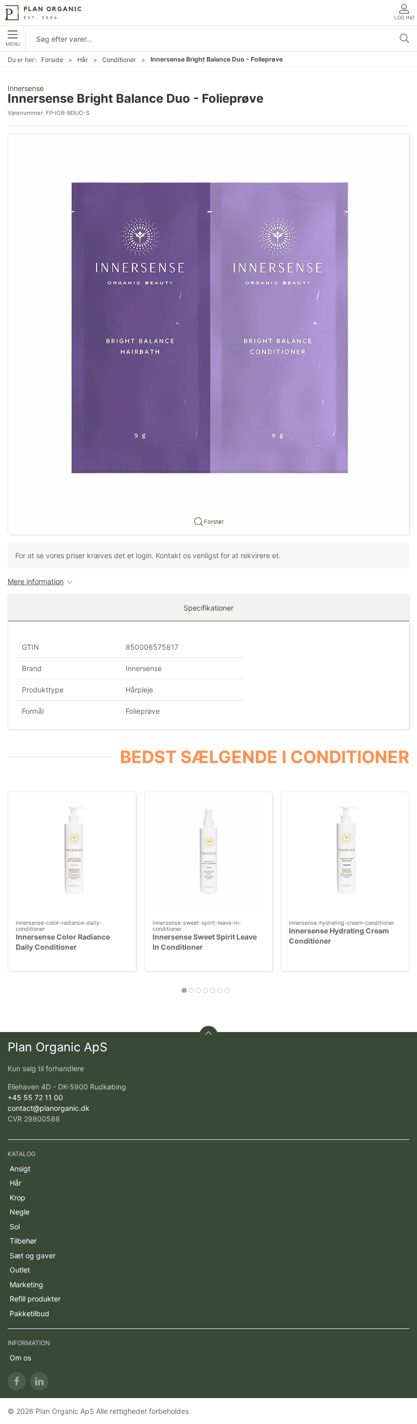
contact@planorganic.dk (49, 1108)
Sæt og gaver (32, 1255)
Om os (20, 1357)
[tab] (184, 990)
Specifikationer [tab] (208, 607)
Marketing (26, 1284)
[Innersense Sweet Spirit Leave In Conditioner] (209, 856)
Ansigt (20, 1168)
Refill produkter (35, 1298)
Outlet (20, 1269)
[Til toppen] (208, 1035)
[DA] (43, 12)
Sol (15, 1226)
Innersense (26, 88)
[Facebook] (17, 1381)
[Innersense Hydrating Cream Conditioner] (345, 856)
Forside (52, 60)
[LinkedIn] (39, 1381)
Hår (82, 60)
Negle (19, 1211)
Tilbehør (23, 1240)
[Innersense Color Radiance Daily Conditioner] (72, 856)
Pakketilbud (29, 1313)
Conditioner (119, 60)
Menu (13, 44)
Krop (17, 1197)
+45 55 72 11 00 (35, 1097)
